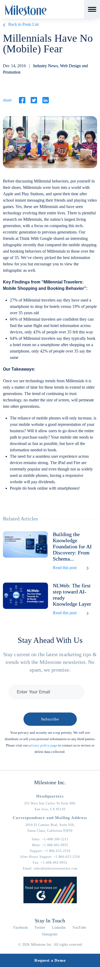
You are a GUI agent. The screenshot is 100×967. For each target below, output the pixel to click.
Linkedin (59, 928)
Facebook (20, 928)
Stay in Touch (50, 920)
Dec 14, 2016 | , (45, 68)
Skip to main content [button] (22, 4)
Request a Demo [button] (50, 960)
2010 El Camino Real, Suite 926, (50, 825)
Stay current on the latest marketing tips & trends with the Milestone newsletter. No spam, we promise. (50, 662)
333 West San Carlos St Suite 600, (50, 803)
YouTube (79, 928)
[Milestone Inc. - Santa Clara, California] (26, 10)
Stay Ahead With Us (50, 640)
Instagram (49, 934)
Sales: (50, 839)
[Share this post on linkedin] (45, 100)
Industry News (45, 65)
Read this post (65, 567)
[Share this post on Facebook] (22, 100)
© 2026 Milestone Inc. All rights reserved (50, 945)
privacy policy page (43, 745)
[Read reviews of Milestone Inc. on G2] (50, 902)
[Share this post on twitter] (34, 100)
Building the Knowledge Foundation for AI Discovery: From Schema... (72, 546)
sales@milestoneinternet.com (55, 868)
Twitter (40, 928)
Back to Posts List (23, 24)
